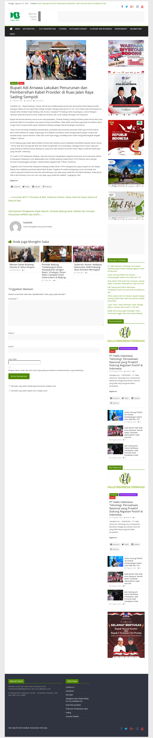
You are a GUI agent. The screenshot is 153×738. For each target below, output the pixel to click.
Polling (68, 712)
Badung (14, 83)
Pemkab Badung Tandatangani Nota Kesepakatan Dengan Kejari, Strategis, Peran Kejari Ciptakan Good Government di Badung (54, 271)
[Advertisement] (101, 16)
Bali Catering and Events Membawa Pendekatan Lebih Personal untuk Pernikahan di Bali (126, 289)
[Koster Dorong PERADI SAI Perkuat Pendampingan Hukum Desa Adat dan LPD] (115, 411)
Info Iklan (69, 695)
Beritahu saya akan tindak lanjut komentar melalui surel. (33, 386)
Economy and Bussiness (101, 29)
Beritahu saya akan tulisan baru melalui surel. (29, 390)
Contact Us (70, 687)
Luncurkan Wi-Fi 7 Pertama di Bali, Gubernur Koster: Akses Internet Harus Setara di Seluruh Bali (52, 199)
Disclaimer (70, 691)
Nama (11, 333)
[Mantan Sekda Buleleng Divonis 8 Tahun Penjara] (23, 247)
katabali (29, 101)
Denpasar (114, 348)
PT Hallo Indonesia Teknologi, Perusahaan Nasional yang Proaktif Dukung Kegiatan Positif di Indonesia (126, 268)
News (17, 29)
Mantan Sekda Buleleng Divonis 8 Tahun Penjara (22, 266)
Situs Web (12, 359)
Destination (28, 29)
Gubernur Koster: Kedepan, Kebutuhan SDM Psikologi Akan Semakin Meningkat (88, 267)
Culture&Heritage (47, 29)
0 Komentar (39, 101)
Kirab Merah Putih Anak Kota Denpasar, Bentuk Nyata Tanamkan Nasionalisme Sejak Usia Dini (75, 3)
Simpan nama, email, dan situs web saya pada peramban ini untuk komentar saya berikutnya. (46, 370)
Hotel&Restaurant (78, 29)
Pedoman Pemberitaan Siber (77, 709)
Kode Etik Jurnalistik (73, 705)
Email (11, 346)
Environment (121, 29)
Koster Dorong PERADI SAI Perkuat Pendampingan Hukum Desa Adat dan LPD (133, 415)
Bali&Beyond (136, 29)
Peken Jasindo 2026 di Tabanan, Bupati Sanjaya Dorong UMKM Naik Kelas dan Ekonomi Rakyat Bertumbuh (126, 298)
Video (12, 34)
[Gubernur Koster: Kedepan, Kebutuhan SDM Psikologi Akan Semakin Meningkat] (88, 247)
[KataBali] (11, 28)
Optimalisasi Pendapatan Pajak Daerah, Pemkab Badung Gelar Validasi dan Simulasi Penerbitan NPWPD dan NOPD (51, 213)
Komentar (13, 299)
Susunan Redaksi (72, 716)
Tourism (62, 29)
